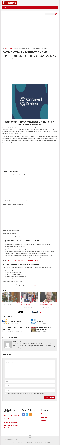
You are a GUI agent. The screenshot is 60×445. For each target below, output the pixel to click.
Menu (5, 7)
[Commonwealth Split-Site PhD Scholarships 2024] (29, 297)
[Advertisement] (30, 16)
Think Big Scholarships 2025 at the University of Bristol (23, 260)
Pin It (41, 312)
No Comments (22, 59)
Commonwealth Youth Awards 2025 (11, 302)
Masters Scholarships (9, 418)
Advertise (43, 420)
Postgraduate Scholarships (11, 422)
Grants (15, 59)
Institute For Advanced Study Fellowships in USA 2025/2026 (24, 168)
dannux (9, 323)
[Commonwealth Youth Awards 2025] (11, 297)
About (13, 442)
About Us (43, 414)
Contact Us (44, 417)
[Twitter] (27, 414)
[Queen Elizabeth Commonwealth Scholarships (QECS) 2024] (48, 297)
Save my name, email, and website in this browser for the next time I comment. (26, 393)
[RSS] (30, 414)
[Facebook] (23, 414)
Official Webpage (33, 285)
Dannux (4, 439)
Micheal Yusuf (11, 331)
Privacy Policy (39, 442)
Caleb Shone (17, 341)
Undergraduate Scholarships (11, 415)
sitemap (47, 442)
